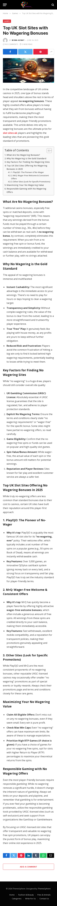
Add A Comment (28, 866)
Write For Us (30, 898)
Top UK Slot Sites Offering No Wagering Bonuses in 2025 (27, 167)
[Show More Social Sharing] (51, 51)
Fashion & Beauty (26, 894)
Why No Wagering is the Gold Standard (26, 158)
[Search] (52, 4)
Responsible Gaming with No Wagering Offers (26, 190)
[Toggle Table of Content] (47, 150)
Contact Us (44, 898)
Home (12, 894)
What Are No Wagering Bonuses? (23, 155)
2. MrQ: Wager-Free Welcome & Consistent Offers (30, 177)
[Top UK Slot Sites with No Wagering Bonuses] (28, 70)
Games (7, 21)
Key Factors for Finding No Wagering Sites (28, 162)
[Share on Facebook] (10, 51)
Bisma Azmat (18, 40)
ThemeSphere (44, 888)
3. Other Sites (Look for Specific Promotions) (30, 181)
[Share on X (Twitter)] (25, 51)
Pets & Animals (44, 894)
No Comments (11, 44)
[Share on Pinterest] (40, 51)
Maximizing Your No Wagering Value (25, 185)
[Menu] (5, 4)
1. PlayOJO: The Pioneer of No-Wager (27, 172)
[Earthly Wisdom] (28, 4)
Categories (16, 898)
